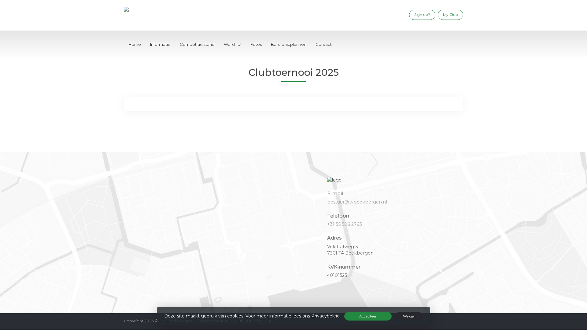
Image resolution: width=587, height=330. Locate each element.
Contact (324, 44)
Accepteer (368, 316)
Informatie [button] (160, 44)
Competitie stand (197, 44)
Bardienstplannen (288, 44)
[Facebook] (401, 15)
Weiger (409, 316)
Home (134, 44)
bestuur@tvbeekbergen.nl (357, 202)
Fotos (256, 44)
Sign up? (422, 14)
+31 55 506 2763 (344, 224)
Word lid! (232, 44)
